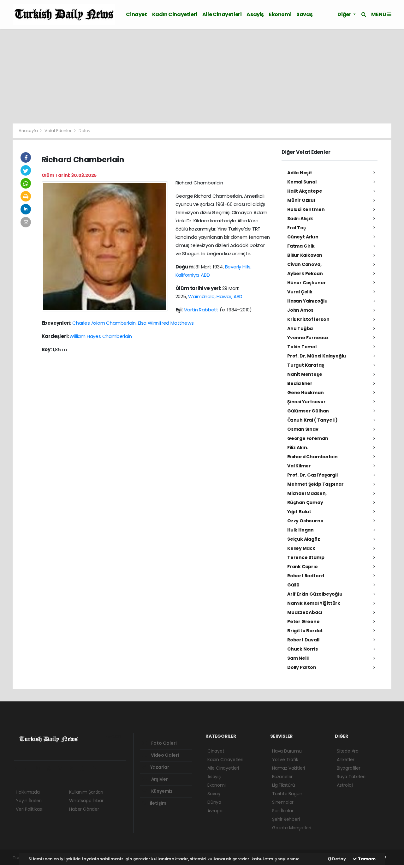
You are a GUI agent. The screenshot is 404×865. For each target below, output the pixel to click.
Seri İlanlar (283, 811)
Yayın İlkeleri (28, 800)
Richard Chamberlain (312, 457)
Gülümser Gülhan (308, 411)
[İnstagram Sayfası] (40, 768)
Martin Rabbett (201, 309)
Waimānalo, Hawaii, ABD (215, 296)
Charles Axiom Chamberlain (104, 323)
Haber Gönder (84, 809)
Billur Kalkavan (304, 255)
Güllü (293, 585)
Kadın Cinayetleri (174, 14)
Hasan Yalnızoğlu (307, 301)
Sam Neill (298, 658)
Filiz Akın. (297, 447)
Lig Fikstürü (283, 785)
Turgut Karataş (305, 365)
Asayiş (255, 14)
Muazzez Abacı (305, 612)
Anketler (345, 759)
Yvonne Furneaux (308, 337)
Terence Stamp (305, 557)
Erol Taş (296, 228)
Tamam (366, 859)
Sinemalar (283, 802)
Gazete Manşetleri (291, 828)
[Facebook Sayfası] (18, 768)
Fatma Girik (301, 246)
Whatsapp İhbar (86, 800)
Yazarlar (159, 767)
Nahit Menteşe (304, 374)
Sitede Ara (348, 751)
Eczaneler (282, 776)
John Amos (300, 310)
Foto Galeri (163, 743)
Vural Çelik (299, 292)
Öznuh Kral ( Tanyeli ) (312, 420)
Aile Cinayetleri (222, 14)
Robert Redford (305, 576)
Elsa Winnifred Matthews (166, 323)
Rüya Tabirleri (351, 776)
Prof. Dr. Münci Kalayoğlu (316, 356)
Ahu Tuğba (300, 328)
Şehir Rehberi (286, 819)
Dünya (214, 802)
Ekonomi (280, 14)
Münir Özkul (301, 200)
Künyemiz (161, 791)
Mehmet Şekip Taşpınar (315, 484)
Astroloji (345, 785)
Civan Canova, (304, 264)
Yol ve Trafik (285, 759)
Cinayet (136, 14)
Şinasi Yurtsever (306, 402)
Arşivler (159, 779)
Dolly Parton (301, 667)
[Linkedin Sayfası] (62, 768)
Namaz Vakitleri (288, 768)
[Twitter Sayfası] (29, 768)
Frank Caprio (302, 566)
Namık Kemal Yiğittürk (313, 603)
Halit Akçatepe (304, 191)
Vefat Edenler (58, 131)
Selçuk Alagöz (303, 539)
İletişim (157, 803)
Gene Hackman (305, 392)
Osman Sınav (302, 429)
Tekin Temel (302, 347)
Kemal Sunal (302, 182)
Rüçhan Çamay (305, 502)
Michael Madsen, (307, 493)
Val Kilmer (299, 466)
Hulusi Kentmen (305, 209)
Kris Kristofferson (308, 319)
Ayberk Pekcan (305, 273)
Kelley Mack (301, 548)
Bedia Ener (299, 383)
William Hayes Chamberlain (100, 336)
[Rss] (74, 768)
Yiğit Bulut (299, 511)
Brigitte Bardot (305, 631)
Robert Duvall (303, 640)
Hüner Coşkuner (306, 282)
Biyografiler (348, 768)
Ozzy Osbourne (305, 521)
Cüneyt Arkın (302, 237)
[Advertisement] (202, 76)
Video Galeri (164, 755)
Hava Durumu (287, 751)
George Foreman (307, 438)
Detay (338, 859)
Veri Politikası (29, 809)
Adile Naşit (299, 173)
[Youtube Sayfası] (51, 768)
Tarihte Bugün (287, 793)
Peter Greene (303, 621)
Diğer (344, 14)
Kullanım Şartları (86, 792)
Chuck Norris (302, 649)
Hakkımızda (28, 792)
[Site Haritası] (85, 768)
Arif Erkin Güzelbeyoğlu (314, 594)
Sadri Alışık (300, 218)
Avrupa (215, 811)
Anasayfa (29, 131)
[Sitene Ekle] (96, 768)
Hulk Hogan (300, 530)
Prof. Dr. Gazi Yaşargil (312, 475)
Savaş (304, 14)
